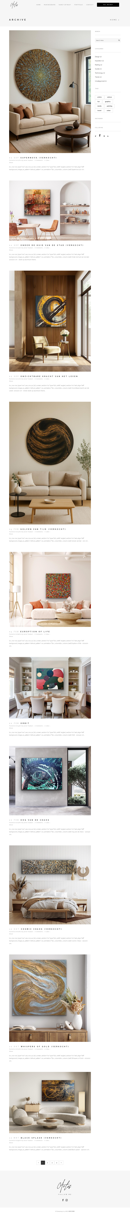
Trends (97, 77)
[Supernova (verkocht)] (50, 91)
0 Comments (39, 160)
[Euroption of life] (50, 589)
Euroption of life (35, 632)
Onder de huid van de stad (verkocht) (52, 245)
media (99, 106)
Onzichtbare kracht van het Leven (49, 376)
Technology (99, 73)
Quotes (97, 69)
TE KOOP (108, 4)
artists (99, 97)
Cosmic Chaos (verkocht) (41, 929)
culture (109, 97)
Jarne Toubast (28, 160)
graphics (107, 101)
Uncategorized (100, 81)
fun (98, 101)
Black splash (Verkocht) (41, 1138)
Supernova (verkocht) (39, 158)
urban (108, 110)
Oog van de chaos (35, 820)
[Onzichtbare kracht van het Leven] (50, 321)
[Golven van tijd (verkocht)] (50, 463)
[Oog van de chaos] (50, 780)
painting (109, 106)
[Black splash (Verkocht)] (50, 1102)
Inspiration (98, 61)
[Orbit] (50, 688)
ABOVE (70, 1211)
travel (99, 110)
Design (97, 57)
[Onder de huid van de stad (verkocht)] (50, 210)
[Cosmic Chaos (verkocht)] (50, 884)
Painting (97, 65)
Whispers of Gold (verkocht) (45, 1047)
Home (113, 20)
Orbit (25, 723)
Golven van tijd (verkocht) (43, 529)
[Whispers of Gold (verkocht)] (50, 998)
